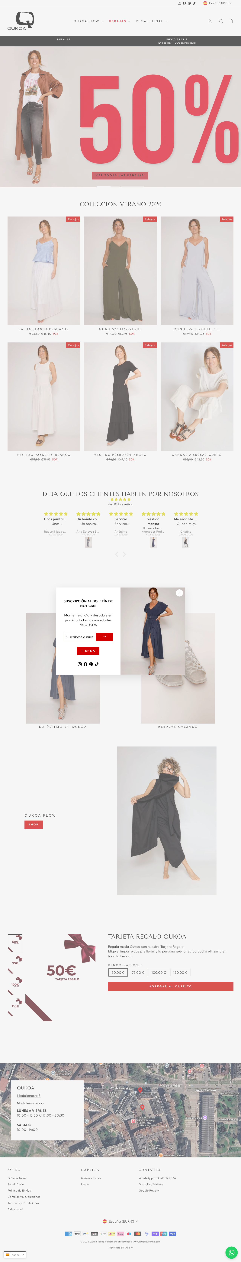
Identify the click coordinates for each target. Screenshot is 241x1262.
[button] (15, 1255)
